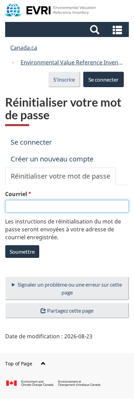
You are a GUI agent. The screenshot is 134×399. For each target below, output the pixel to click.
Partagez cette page (70, 310)
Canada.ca (23, 47)
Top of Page (18, 363)
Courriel (16, 194)
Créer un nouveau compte (52, 159)
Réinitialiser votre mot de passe (63, 178)
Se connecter (103, 79)
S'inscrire (64, 79)
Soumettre (22, 251)
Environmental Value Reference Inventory (75, 62)
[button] (68, 29)
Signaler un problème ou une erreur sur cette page (70, 288)
